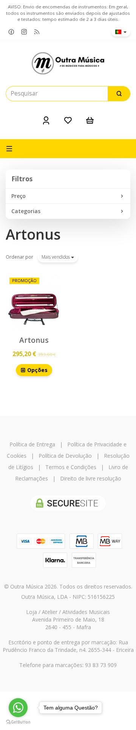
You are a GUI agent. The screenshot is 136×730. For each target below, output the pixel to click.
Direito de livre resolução (90, 478)
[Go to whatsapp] (18, 707)
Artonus (33, 234)
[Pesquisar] (119, 93)
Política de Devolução (65, 455)
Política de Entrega (32, 444)
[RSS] (37, 32)
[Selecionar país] (120, 31)
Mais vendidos (56, 257)
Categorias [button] (25, 211)
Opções (37, 370)
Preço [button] (18, 195)
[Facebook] (11, 32)
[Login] (46, 120)
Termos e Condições (70, 467)
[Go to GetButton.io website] (18, 722)
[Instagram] (24, 32)
